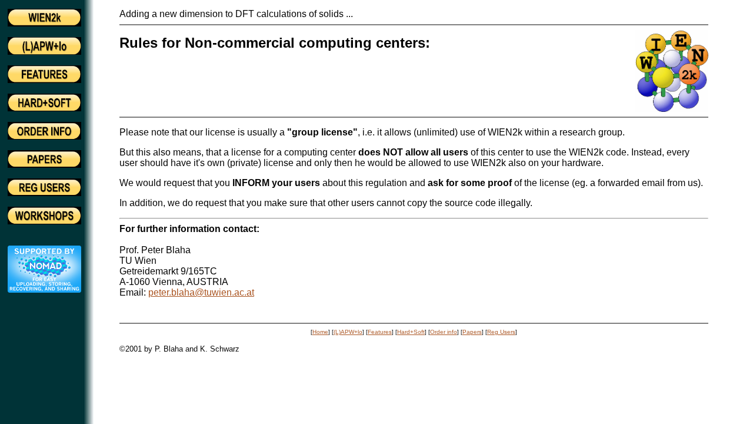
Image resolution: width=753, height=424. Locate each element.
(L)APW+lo (348, 332)
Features (380, 332)
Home (320, 332)
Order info (443, 332)
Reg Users (501, 332)
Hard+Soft (411, 332)
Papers (472, 332)
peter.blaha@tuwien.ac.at (201, 292)
